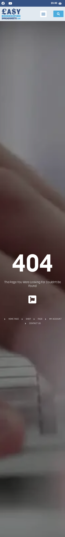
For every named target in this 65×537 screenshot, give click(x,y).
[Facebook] (3, 3)
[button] (43, 14)
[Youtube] (10, 3)
